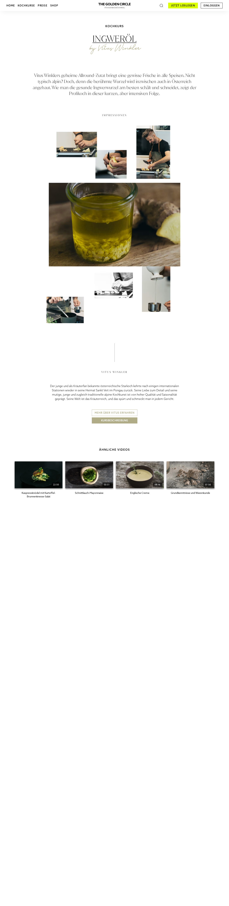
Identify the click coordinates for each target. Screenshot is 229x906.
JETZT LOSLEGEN (183, 5)
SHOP (54, 5)
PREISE (42, 5)
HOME (10, 5)
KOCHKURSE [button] (26, 5)
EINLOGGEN (212, 5)
